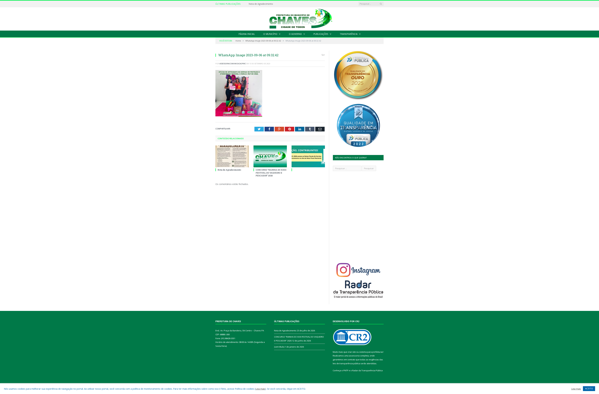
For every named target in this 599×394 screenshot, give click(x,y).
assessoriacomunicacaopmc (232, 63)
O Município (270, 33)
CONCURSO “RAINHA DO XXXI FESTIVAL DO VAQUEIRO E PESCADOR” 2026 (284, 3)
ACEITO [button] (589, 388)
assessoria (354, 355)
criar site (352, 351)
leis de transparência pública (346, 363)
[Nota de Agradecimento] (232, 156)
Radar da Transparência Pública (367, 370)
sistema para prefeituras (371, 351)
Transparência (349, 33)
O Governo (295, 33)
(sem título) (279, 346)
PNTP (345, 370)
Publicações (320, 33)
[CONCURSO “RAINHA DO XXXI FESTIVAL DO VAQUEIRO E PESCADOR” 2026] (270, 156)
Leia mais (260, 388)
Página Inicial (247, 33)
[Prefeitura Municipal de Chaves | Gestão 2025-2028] (299, 18)
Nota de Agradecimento (229, 169)
